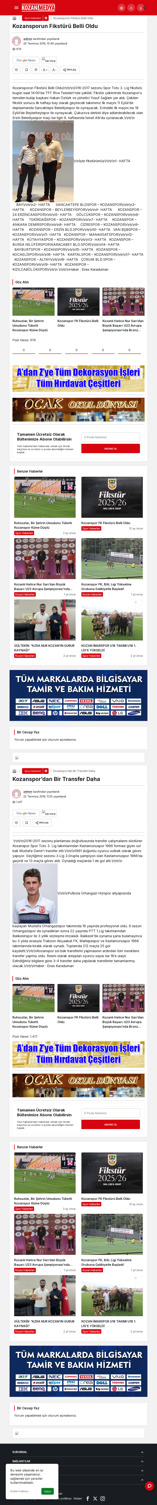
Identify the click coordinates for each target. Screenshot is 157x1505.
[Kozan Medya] (38, 7)
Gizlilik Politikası (19, 1491)
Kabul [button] (47, 1491)
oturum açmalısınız (62, 739)
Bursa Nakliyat (127, 1493)
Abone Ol (110, 448)
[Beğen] (16, 70)
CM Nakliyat (109, 1493)
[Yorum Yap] (36, 70)
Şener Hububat (72, 1493)
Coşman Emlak (92, 1493)
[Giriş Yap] (131, 8)
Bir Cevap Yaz (28, 732)
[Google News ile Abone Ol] (26, 60)
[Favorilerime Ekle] (26, 70)
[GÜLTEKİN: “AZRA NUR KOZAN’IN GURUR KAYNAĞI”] (45, 628)
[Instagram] (102, 1498)
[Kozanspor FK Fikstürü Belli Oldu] (78, 310)
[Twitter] (95, 1498)
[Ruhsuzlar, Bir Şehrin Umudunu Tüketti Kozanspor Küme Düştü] (33, 310)
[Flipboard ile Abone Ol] (49, 60)
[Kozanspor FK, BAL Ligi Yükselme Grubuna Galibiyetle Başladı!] (112, 567)
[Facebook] (87, 1498)
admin (27, 39)
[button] (121, 8)
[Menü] (16, 8)
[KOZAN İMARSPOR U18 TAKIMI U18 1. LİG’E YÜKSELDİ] (112, 628)
